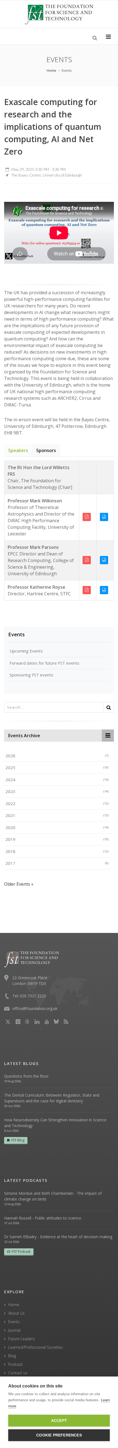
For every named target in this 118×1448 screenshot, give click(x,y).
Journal (14, 1330)
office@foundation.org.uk (34, 1008)
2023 (56, 791)
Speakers (18, 450)
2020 (56, 827)
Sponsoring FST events (31, 675)
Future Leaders (21, 1338)
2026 (56, 755)
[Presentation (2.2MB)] (88, 590)
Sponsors (46, 450)
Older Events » (18, 884)
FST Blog (17, 1140)
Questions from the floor (26, 1076)
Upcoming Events (26, 651)
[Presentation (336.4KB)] (88, 517)
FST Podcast (21, 1251)
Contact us (17, 1372)
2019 (56, 839)
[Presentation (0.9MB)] (88, 560)
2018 (56, 851)
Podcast (15, 1364)
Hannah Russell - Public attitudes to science (42, 1218)
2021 (56, 815)
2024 (56, 779)
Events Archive (24, 736)
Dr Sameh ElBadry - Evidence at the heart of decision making (58, 1236)
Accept (59, 1421)
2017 (56, 863)
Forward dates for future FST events (44, 663)
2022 (56, 803)
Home (51, 70)
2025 (56, 767)
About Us (16, 1313)
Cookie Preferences (59, 1435)
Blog (12, 1355)
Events (16, 634)
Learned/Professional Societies (35, 1347)
